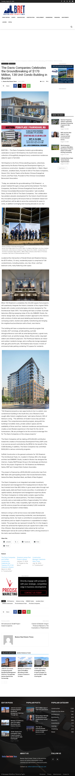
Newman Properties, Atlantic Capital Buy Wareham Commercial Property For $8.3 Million (67, 123)
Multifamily (12, 63)
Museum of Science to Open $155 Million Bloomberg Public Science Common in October (24, 672)
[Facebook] (62, 1)
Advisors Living (20, 601)
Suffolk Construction (7, 603)
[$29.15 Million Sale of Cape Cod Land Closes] (30, 710)
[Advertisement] (37, 43)
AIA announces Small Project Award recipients (10, 625)
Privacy (49, 774)
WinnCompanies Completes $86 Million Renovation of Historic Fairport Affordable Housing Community (67, 149)
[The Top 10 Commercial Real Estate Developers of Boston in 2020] (30, 728)
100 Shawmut (10, 601)
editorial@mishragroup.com (37, 767)
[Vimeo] (70, 1)
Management (5, 666)
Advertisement (57, 774)
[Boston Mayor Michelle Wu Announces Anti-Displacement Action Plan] (30, 717)
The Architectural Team (21, 603)
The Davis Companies (34, 603)
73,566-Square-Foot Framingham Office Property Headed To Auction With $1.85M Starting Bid (40, 672)
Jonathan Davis (40, 601)
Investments (38, 666)
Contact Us (66, 774)
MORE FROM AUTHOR (24, 653)
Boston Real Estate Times (10, 81)
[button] (71, 26)
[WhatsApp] (29, 86)
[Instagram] (64, 1)
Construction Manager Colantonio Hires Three (39, 559)
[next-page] (5, 682)
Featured (20, 666)
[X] (67, 1)
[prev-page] (2, 682)
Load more (62, 168)
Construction (10, 61)
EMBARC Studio (30, 601)
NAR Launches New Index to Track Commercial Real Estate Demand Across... (66, 136)
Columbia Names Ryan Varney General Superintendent (67, 160)
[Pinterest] (24, 86)
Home (3, 61)
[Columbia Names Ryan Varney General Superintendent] (55, 160)
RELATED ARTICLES (9, 653)
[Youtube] (72, 1)
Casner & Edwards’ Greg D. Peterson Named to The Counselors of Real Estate (40, 626)
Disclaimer (43, 774)
